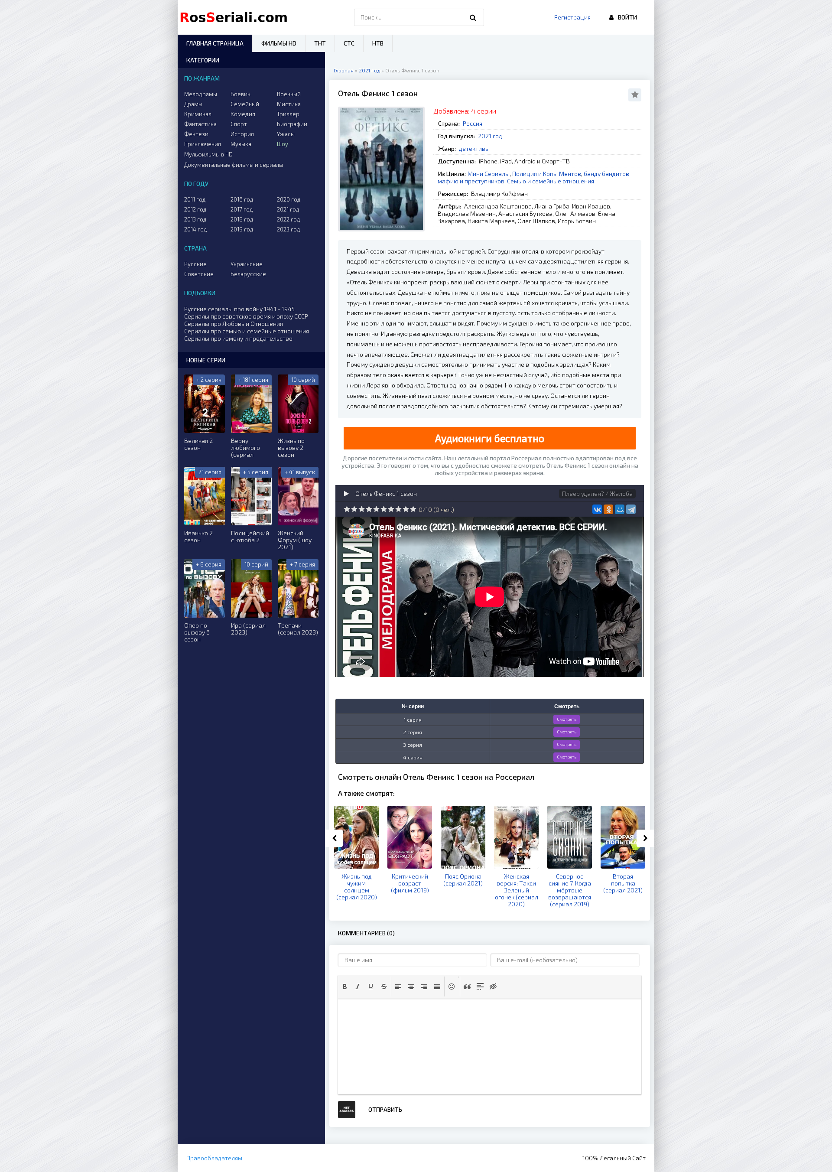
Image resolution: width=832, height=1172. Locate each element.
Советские (199, 273)
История (242, 133)
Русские (195, 263)
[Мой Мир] (619, 509)
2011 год (195, 199)
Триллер (288, 114)
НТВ (378, 43)
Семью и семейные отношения (550, 181)
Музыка (241, 143)
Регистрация (572, 17)
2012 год (195, 209)
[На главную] (235, 17)
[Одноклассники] (608, 509)
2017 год (242, 209)
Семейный (245, 104)
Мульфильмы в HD (208, 154)
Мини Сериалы (489, 173)
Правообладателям (214, 1158)
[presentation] (345, 986)
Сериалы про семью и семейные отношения (246, 331)
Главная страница (215, 43)
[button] (345, 986)
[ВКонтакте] (597, 509)
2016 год (242, 199)
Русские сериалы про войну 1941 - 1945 (239, 309)
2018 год (242, 219)
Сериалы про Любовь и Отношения (233, 323)
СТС (349, 43)
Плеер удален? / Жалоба (597, 493)
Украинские (247, 263)
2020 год (289, 199)
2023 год (288, 229)
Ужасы (286, 133)
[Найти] (473, 17)
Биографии (292, 123)
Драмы (193, 104)
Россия (472, 123)
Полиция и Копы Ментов (546, 173)
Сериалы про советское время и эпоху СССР (246, 316)
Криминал (197, 114)
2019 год (242, 229)
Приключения (202, 143)
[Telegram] (631, 509)
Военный (289, 94)
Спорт (239, 123)
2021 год (490, 136)
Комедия (243, 114)
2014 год (195, 229)
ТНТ (320, 43)
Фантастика (200, 123)
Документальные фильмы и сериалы (233, 164)
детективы (474, 148)
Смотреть (566, 719)
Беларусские (248, 273)
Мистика (289, 104)
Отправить (385, 1109)
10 (413, 509)
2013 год (195, 219)
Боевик (240, 94)
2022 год (288, 219)
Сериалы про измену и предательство (238, 338)
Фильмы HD (278, 43)
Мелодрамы (200, 94)
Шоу (282, 143)
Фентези (196, 133)
